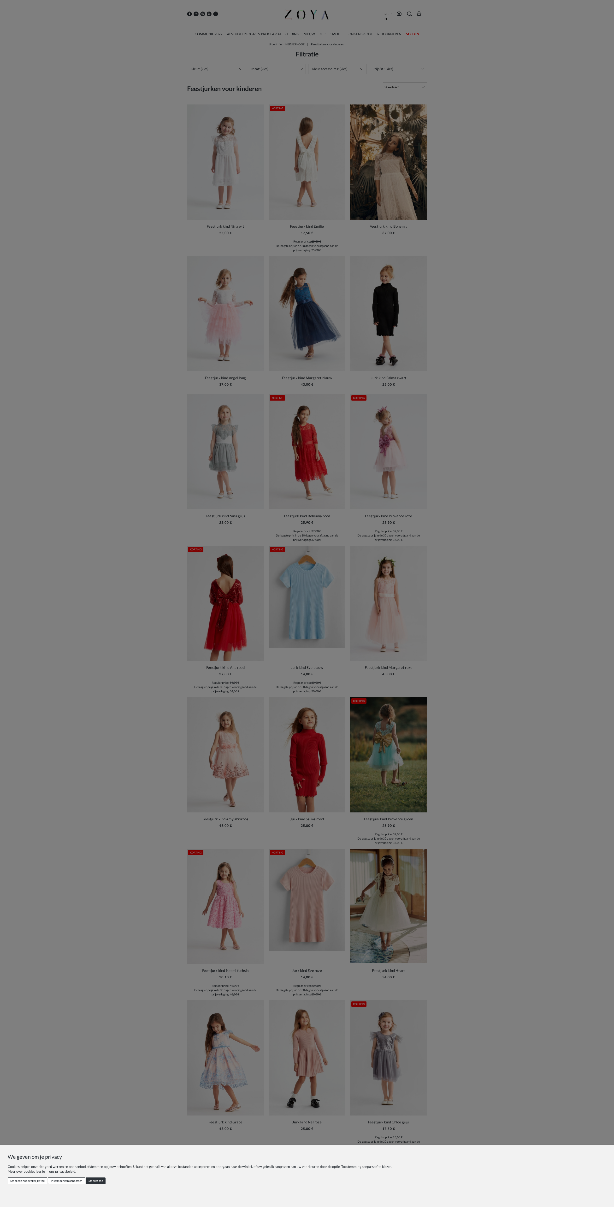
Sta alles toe (96, 1181)
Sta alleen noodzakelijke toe (27, 1181)
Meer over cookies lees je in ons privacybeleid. (42, 1171)
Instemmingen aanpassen (67, 1181)
